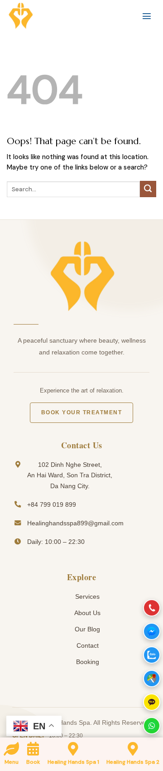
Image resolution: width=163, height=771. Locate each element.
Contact (87, 645)
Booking (86, 661)
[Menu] (146, 15)
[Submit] (148, 189)
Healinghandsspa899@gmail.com (75, 523)
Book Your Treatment (81, 412)
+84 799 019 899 (51, 504)
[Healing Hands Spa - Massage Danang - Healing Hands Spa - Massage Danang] (52, 16)
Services (86, 596)
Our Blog (86, 629)
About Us (87, 612)
